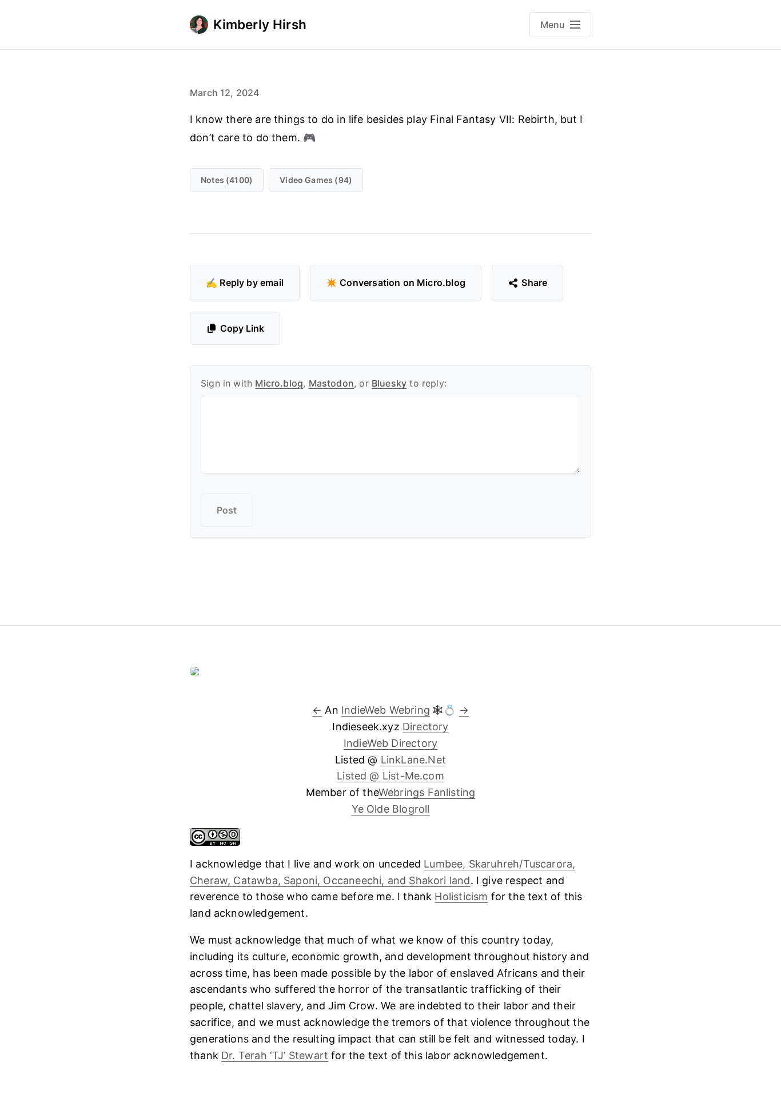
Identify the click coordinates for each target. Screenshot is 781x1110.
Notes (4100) (227, 180)
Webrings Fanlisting (426, 792)
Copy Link (242, 328)
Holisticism (461, 896)
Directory (426, 727)
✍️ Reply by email (245, 282)
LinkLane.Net (413, 760)
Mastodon (331, 383)
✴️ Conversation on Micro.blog (395, 282)
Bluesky (389, 383)
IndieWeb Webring (385, 710)
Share (534, 282)
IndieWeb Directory (390, 743)
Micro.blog (279, 383)
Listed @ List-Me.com (390, 776)
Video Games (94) (316, 180)
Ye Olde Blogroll (391, 809)
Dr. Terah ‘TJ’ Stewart (274, 1055)
